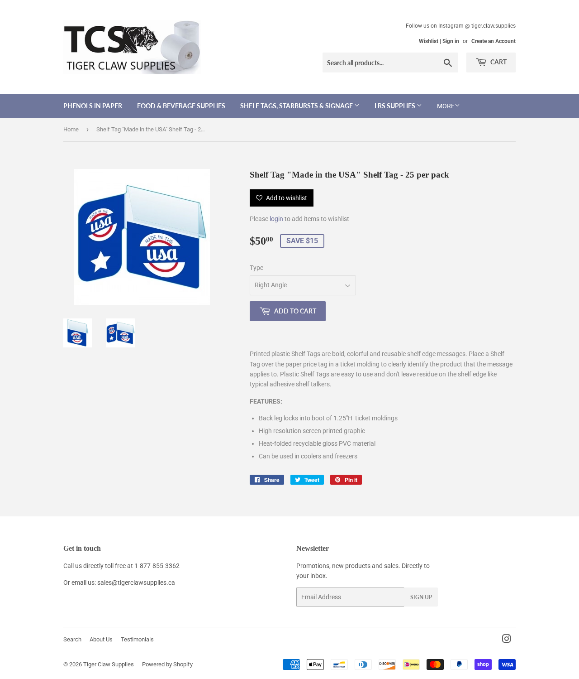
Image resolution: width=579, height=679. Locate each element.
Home (71, 129)
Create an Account (493, 41)
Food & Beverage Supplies (181, 106)
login (276, 218)
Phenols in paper (92, 106)
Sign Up (421, 597)
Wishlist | (430, 41)
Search (72, 639)
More (446, 106)
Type (256, 267)
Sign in (450, 41)
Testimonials (137, 639)
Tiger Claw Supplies (108, 664)
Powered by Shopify (167, 664)
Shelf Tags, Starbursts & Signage (297, 106)
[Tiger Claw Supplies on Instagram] (506, 640)
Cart (498, 62)
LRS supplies (396, 106)
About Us (101, 639)
